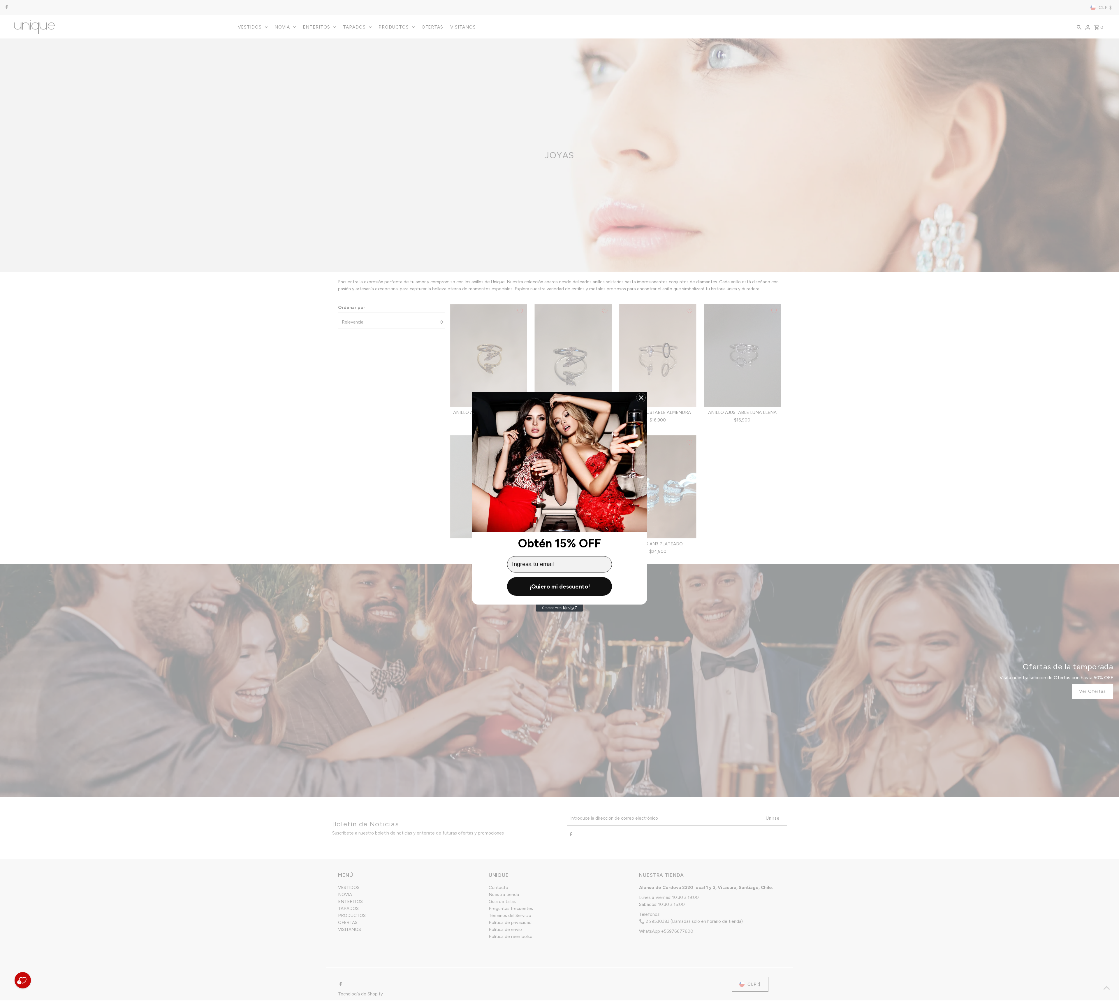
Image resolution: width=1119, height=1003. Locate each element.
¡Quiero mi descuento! (559, 586)
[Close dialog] (641, 397)
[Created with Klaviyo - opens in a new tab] (559, 608)
